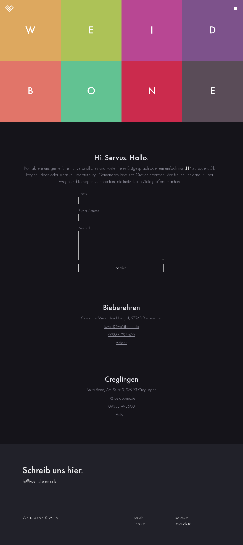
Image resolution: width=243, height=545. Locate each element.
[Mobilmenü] (235, 8)
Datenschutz (183, 523)
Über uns (139, 523)
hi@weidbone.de (40, 481)
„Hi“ (187, 168)
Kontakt (138, 517)
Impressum (181, 517)
